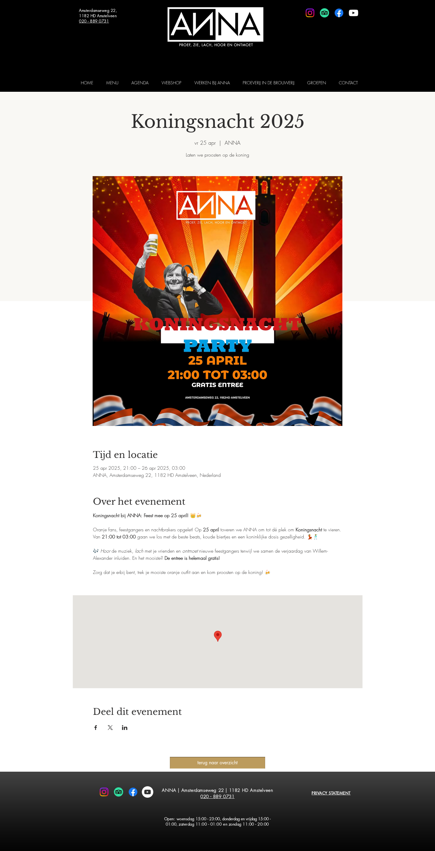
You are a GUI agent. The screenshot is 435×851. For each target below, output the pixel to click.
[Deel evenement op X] (110, 727)
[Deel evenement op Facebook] (96, 727)
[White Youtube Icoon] (353, 13)
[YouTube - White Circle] (147, 792)
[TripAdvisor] (324, 13)
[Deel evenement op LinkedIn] (125, 727)
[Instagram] (310, 13)
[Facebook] (339, 13)
